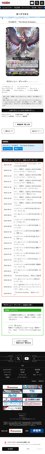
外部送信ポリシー (22, 415)
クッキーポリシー (22, 417)
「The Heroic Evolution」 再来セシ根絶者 (27, 275)
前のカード (9, 131)
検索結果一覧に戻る (23, 124)
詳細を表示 (40, 449)
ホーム (2, 18)
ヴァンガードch (32, 3)
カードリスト (9, 18)
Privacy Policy (36, 444)
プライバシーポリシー (22, 413)
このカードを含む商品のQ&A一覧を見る (23, 342)
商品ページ (18, 148)
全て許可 (10, 449)
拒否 (28, 449)
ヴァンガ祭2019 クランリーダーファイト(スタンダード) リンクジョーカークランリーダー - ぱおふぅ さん (27, 287)
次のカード (36, 131)
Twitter (18, 358)
